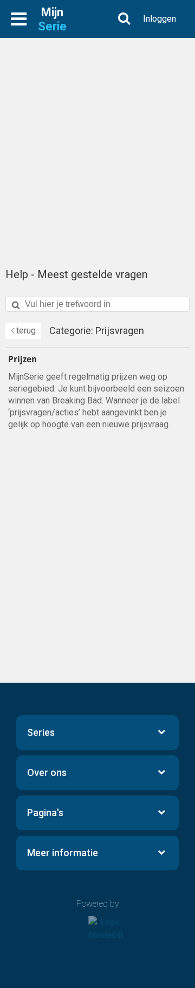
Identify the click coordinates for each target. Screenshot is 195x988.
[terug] (23, 331)
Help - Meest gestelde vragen (76, 274)
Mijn (52, 19)
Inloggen (159, 19)
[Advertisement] (97, 146)
